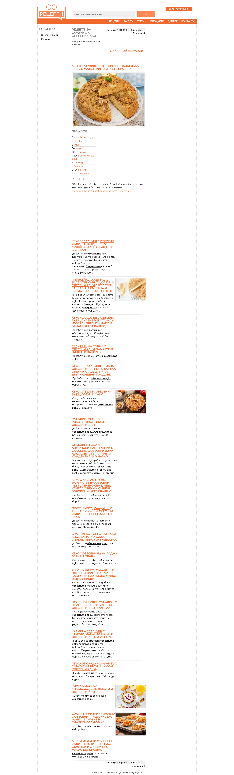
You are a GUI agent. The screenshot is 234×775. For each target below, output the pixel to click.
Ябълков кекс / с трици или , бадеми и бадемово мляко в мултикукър (94, 574)
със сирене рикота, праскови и (89, 421)
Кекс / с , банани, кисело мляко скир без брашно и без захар (93, 245)
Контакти (188, 21)
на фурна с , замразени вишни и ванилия (93, 349)
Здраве (172, 21)
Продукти (157, 21)
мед (80, 162)
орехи (82, 152)
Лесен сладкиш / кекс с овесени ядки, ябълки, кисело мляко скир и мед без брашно (107, 67)
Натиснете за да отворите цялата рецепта (100, 191)
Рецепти (114, 21)
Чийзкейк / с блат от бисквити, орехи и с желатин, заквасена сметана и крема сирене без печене (93, 285)
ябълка (78, 141)
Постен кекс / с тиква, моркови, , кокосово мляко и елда (92, 512)
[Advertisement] (54, 91)
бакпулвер (84, 173)
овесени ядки (86, 137)
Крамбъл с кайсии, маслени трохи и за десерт (92, 634)
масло (80, 148)
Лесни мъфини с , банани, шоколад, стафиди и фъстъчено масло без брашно (92, 745)
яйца (76, 144)
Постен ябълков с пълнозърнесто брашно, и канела (94, 605)
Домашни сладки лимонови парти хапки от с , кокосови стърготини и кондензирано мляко (93, 450)
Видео (128, 21)
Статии (141, 21)
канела (82, 169)
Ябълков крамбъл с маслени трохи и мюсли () (94, 666)
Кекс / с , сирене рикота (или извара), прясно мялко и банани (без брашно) (93, 322)
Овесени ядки (49, 35)
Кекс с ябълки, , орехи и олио (91, 393)
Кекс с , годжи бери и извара (95, 555)
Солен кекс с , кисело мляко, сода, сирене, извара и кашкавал (94, 536)
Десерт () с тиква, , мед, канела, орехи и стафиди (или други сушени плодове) (94, 370)
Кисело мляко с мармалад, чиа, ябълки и (92, 689)
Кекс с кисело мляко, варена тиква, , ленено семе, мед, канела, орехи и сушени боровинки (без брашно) (92, 485)
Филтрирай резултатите (128, 50)
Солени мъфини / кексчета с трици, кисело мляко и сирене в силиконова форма (93, 718)
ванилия (78, 166)
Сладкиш (46, 39)
